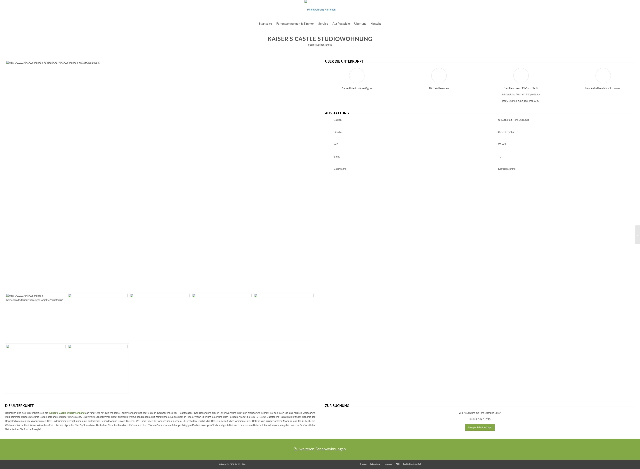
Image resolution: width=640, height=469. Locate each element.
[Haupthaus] (160, 176)
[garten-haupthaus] (222, 316)
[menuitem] (265, 24)
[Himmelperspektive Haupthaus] (98, 368)
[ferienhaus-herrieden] (320, 10)
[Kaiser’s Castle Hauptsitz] (637, 234)
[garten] (284, 316)
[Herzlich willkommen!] (160, 316)
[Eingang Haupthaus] (98, 318)
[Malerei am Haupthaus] (36, 368)
